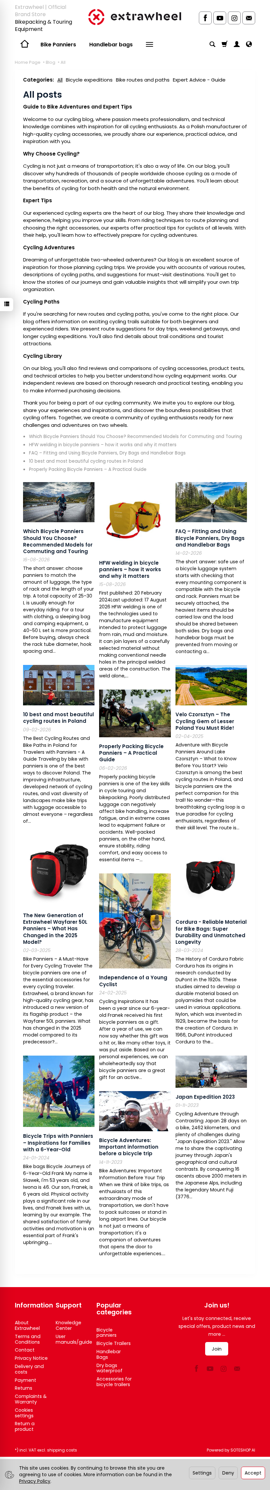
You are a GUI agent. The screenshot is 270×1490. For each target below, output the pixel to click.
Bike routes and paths (143, 79)
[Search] (212, 45)
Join (217, 1348)
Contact (25, 1350)
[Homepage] (135, 17)
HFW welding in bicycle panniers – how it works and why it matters (102, 445)
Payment (25, 1380)
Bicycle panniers (106, 1333)
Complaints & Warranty (31, 1399)
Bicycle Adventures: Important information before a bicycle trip (128, 1147)
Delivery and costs (29, 1369)
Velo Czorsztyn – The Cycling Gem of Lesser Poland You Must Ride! (205, 721)
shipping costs (62, 1450)
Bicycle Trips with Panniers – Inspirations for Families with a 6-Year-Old (58, 1143)
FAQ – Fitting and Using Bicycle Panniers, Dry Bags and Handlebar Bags (107, 453)
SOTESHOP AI (242, 1450)
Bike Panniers (58, 44)
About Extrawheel (27, 1325)
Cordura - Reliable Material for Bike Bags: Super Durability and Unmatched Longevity (211, 931)
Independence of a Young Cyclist (133, 981)
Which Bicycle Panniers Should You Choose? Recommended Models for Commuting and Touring (135, 436)
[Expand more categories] (149, 45)
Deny (228, 1473)
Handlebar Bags (108, 1354)
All (60, 79)
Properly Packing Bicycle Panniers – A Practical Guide (88, 469)
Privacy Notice (31, 1358)
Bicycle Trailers (113, 1343)
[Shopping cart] (224, 45)
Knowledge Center (68, 1325)
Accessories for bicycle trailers (114, 1382)
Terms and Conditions (27, 1339)
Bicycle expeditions (89, 79)
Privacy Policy (34, 1481)
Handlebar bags (111, 44)
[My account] (236, 45)
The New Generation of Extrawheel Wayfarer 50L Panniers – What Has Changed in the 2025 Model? (55, 928)
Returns (23, 1388)
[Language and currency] (249, 45)
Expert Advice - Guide (199, 79)
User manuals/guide (74, 1339)
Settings (202, 1473)
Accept (253, 1473)
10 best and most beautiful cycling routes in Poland (86, 461)
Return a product (25, 1426)
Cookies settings (24, 1413)
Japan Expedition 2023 (205, 1096)
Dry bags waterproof (109, 1368)
